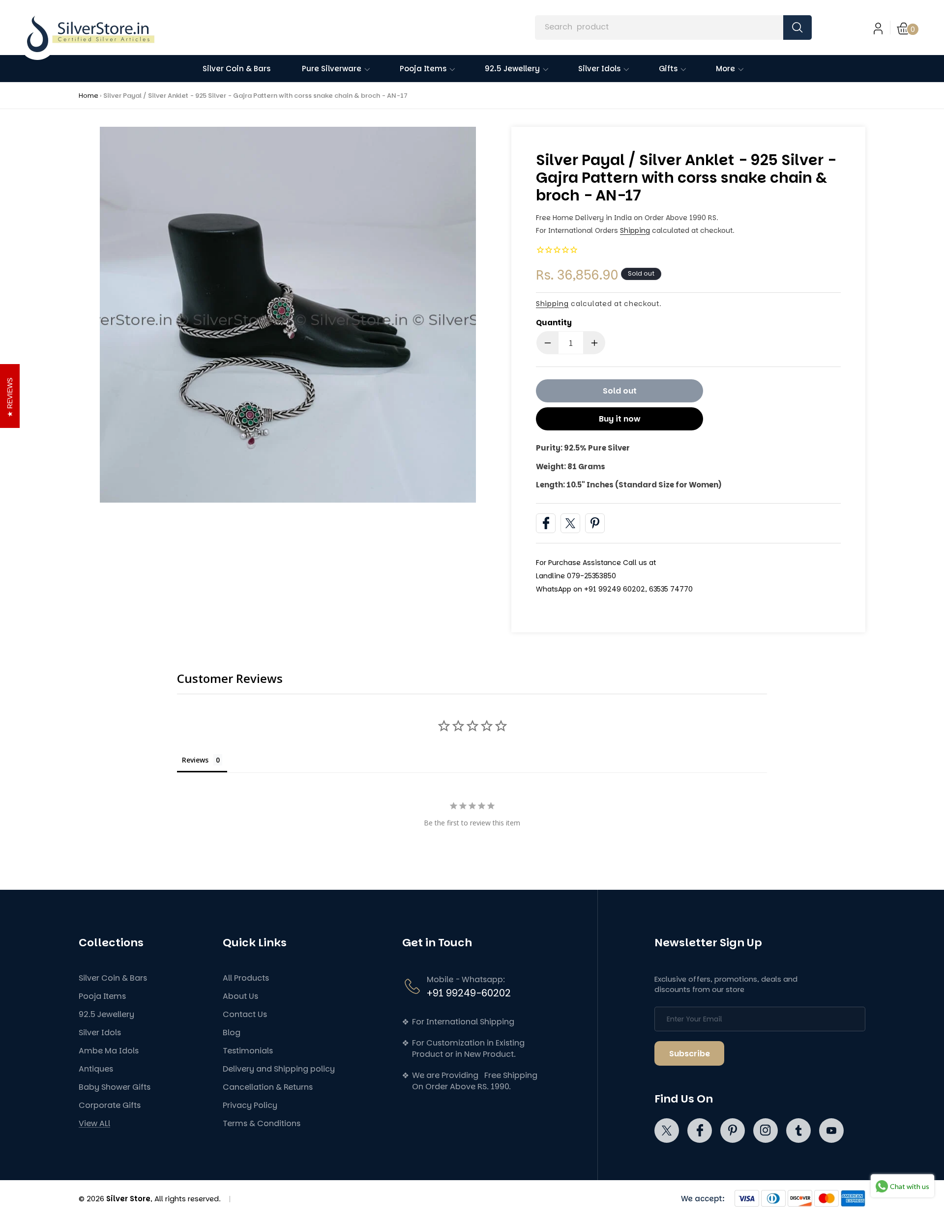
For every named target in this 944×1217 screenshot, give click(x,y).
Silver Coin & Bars (113, 978)
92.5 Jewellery (106, 1014)
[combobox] (673, 27)
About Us (240, 996)
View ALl (94, 1123)
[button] (908, 27)
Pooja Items (102, 996)
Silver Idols (100, 1032)
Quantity (554, 322)
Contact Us (245, 1014)
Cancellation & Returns (268, 1087)
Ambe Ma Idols (109, 1050)
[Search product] (797, 27)
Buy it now (620, 419)
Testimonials (248, 1050)
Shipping (635, 230)
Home (88, 95)
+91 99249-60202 (469, 993)
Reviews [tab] (195, 759)
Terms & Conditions (261, 1123)
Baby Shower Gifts (114, 1087)
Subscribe (689, 1053)
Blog (231, 1032)
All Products (246, 978)
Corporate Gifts (110, 1105)
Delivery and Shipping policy (279, 1069)
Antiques (96, 1069)
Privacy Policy (250, 1105)
